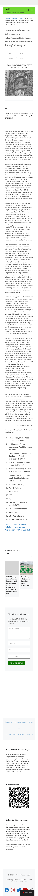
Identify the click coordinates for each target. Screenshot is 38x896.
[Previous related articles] (26, 556)
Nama (12, 643)
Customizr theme (20, 882)
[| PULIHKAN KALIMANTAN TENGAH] (8, 9)
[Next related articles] (31, 556)
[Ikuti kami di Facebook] (7, 890)
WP (18, 880)
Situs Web (14, 656)
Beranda (7, 18)
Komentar (14, 629)
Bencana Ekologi (17, 18)
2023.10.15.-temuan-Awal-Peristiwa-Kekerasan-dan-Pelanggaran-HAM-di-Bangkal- (18, 527)
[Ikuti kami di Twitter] (19, 890)
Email (12, 650)
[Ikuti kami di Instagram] (13, 890)
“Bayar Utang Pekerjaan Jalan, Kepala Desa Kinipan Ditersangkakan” (26, 581)
